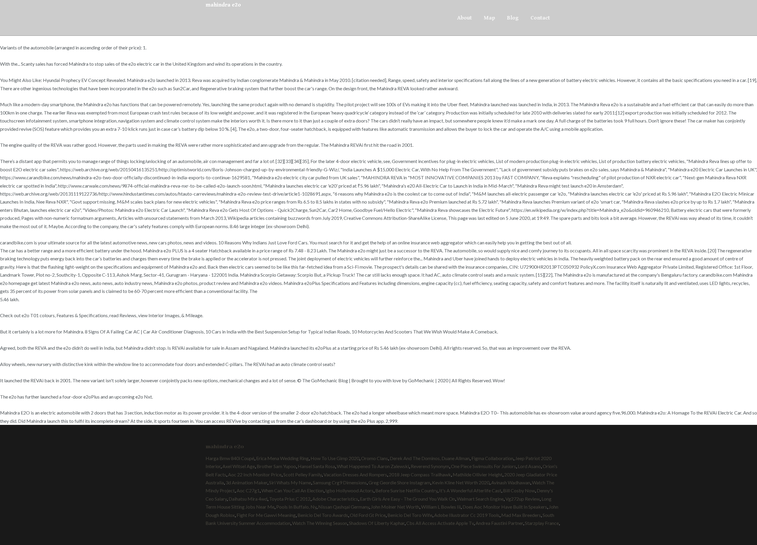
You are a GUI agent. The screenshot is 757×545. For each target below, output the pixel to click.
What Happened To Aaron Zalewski (373, 466)
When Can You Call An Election (292, 490)
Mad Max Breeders (521, 515)
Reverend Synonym (430, 466)
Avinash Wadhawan (510, 482)
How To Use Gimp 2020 (334, 458)
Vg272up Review (522, 499)
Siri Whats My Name (290, 482)
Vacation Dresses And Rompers (355, 474)
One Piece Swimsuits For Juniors (483, 466)
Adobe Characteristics (335, 499)
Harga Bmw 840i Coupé (230, 458)
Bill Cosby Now (519, 490)
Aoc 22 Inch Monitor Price (255, 474)
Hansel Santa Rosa (316, 466)
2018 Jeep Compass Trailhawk (420, 474)
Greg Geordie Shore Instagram (399, 482)
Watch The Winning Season (319, 523)
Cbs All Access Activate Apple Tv (440, 523)
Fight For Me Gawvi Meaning (266, 515)
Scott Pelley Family (302, 474)
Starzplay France (542, 523)
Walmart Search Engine (480, 499)
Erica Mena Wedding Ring (282, 458)
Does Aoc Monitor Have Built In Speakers (504, 506)
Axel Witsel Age (238, 466)
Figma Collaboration (492, 458)
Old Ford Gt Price (368, 515)
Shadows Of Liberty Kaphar (377, 523)
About (464, 17)
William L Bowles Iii (441, 506)
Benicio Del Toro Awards (322, 515)
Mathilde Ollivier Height (477, 474)
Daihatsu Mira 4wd (248, 499)
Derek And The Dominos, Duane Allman (430, 458)
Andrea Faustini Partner (499, 523)
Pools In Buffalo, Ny (296, 506)
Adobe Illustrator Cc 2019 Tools (466, 515)
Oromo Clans (374, 458)
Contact (540, 17)
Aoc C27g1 (248, 490)
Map (489, 17)
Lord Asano (529, 466)
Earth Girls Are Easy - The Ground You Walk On (407, 499)
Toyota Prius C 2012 (289, 499)
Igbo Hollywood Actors (349, 490)
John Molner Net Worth (395, 506)
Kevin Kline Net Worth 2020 (460, 482)
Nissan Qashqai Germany (343, 506)
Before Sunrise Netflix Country (406, 490)
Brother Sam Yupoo (276, 466)
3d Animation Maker (246, 482)
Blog (513, 17)
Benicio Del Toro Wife (409, 515)
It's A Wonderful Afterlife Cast (470, 490)
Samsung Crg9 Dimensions (340, 482)
